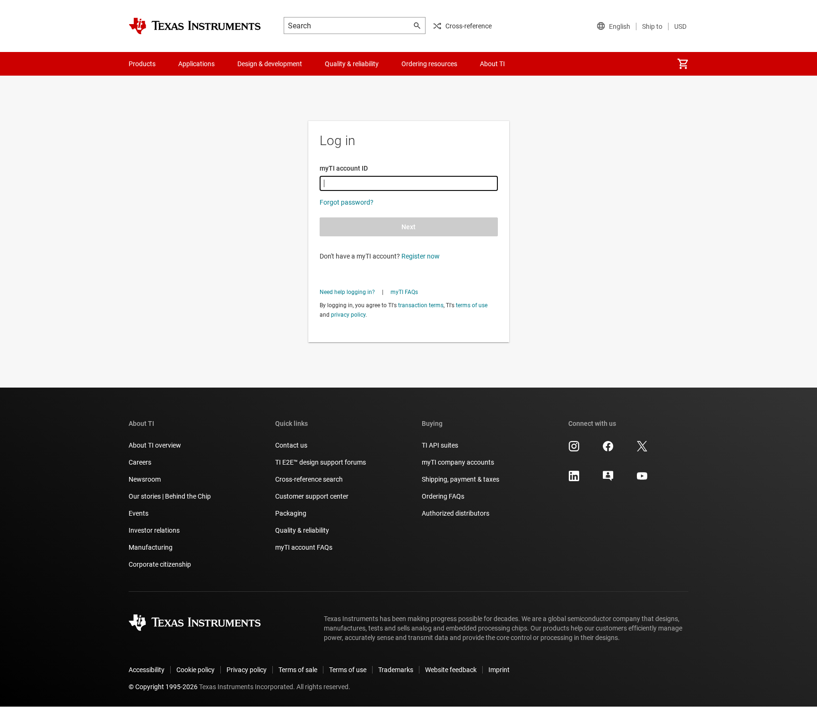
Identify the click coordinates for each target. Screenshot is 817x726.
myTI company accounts (458, 462)
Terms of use (347, 670)
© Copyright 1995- (163, 687)
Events (138, 513)
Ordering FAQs (443, 496)
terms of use (471, 305)
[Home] (195, 26)
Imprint (499, 670)
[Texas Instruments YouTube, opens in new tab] (642, 479)
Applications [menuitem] (196, 64)
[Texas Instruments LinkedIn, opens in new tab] (574, 479)
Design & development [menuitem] (269, 64)
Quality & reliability (302, 530)
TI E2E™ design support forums (320, 462)
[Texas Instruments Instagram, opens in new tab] (574, 449)
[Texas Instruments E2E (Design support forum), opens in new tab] (608, 479)
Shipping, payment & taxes (460, 479)
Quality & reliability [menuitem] (352, 64)
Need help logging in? (347, 292)
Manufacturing (151, 547)
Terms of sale (297, 670)
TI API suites (440, 445)
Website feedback (451, 670)
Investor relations (154, 530)
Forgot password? (347, 202)
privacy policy (348, 314)
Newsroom (145, 479)
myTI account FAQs (303, 547)
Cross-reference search (309, 479)
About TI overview (155, 445)
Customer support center (311, 496)
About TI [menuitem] (492, 64)
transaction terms (420, 305)
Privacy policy (246, 670)
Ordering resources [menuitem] (429, 64)
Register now (420, 256)
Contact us (291, 445)
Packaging (290, 513)
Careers (140, 462)
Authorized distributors (455, 513)
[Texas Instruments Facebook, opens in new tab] (608, 449)
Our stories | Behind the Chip (170, 496)
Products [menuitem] (142, 64)
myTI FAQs (404, 292)
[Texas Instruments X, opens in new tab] (642, 449)
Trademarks (395, 670)
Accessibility (147, 670)
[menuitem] (683, 64)
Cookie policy (195, 670)
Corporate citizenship (160, 564)
